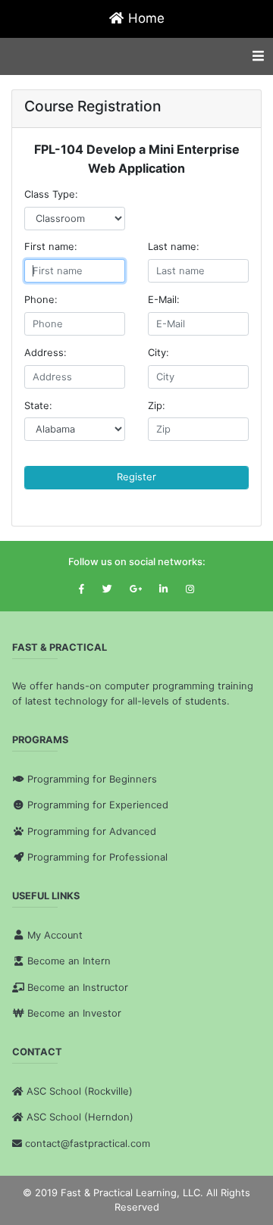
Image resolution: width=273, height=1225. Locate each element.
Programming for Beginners (92, 779)
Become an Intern (69, 961)
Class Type (49, 194)
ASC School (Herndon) (80, 1117)
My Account (55, 935)
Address (44, 352)
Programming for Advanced (91, 831)
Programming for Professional (97, 857)
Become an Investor (74, 1013)
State (36, 405)
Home (144, 18)
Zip (155, 405)
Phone (39, 299)
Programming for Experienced (97, 805)
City (157, 352)
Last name (172, 246)
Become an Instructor (77, 987)
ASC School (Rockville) (80, 1091)
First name (49, 246)
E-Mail (162, 299)
